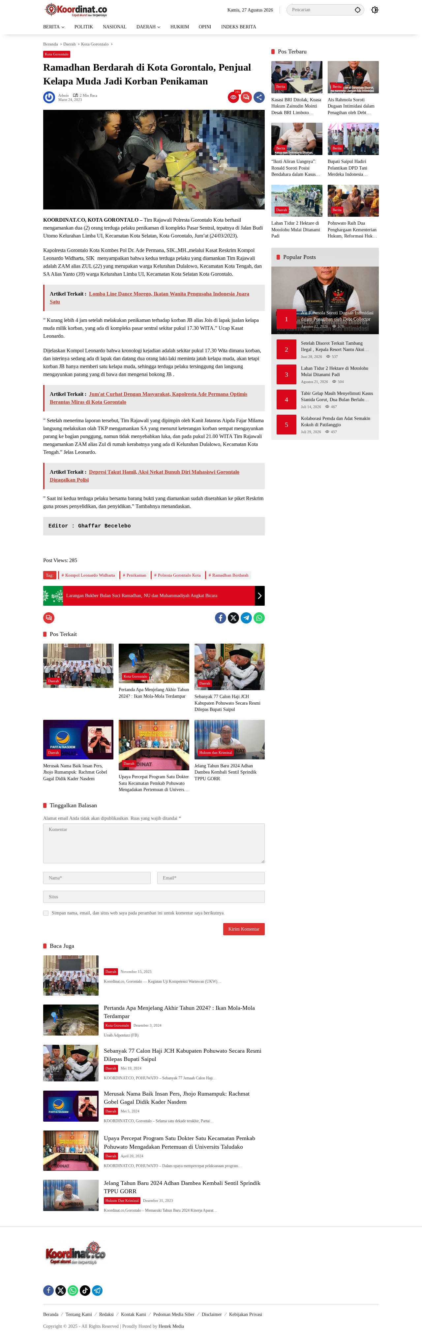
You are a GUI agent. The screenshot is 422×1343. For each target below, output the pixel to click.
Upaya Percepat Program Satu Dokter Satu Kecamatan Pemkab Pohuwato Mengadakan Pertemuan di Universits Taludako (154, 783)
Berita (280, 86)
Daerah (53, 681)
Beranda (50, 1314)
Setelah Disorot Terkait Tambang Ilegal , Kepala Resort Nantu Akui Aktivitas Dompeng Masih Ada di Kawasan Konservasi (332, 346)
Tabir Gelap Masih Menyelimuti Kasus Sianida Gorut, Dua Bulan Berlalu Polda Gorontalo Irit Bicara (337, 397)
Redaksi (106, 1314)
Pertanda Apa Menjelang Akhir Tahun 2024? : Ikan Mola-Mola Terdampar (154, 693)
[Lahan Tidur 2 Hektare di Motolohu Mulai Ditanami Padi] (296, 201)
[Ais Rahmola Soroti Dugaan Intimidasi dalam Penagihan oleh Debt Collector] (353, 77)
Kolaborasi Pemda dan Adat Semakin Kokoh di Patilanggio (335, 421)
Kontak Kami (133, 1314)
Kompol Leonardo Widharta (90, 575)
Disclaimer (212, 1314)
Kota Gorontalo (57, 54)
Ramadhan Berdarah (230, 575)
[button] (357, 9)
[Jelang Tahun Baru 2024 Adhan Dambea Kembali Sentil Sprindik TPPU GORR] (230, 739)
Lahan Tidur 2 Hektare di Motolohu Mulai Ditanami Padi (295, 230)
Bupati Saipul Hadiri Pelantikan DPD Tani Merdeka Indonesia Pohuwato (347, 168)
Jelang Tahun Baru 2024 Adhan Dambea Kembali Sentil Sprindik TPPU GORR (225, 772)
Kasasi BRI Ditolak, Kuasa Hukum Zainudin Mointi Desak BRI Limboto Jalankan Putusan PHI (296, 106)
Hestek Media (171, 1326)
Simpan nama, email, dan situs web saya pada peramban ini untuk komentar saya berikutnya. (138, 913)
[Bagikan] (259, 97)
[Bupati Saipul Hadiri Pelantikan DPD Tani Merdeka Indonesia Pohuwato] (353, 139)
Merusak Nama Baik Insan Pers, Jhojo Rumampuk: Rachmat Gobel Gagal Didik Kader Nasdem (75, 772)
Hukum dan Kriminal (215, 752)
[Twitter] (233, 618)
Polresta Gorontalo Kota (179, 575)
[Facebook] (220, 618)
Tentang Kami (79, 1314)
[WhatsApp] (259, 618)
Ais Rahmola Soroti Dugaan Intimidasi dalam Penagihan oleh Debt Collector (351, 106)
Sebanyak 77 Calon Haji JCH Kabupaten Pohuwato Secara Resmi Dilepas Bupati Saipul (227, 703)
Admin (63, 95)
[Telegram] (246, 618)
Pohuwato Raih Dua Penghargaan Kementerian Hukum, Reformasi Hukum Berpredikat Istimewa (353, 230)
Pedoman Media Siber (174, 1314)
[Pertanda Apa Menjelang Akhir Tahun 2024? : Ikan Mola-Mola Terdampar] (154, 663)
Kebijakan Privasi (245, 1314)
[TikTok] (85, 1290)
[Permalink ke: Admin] (50, 97)
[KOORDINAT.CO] (76, 9)
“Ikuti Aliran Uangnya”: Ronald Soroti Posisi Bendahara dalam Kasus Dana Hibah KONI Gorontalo (293, 168)
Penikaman (136, 575)
